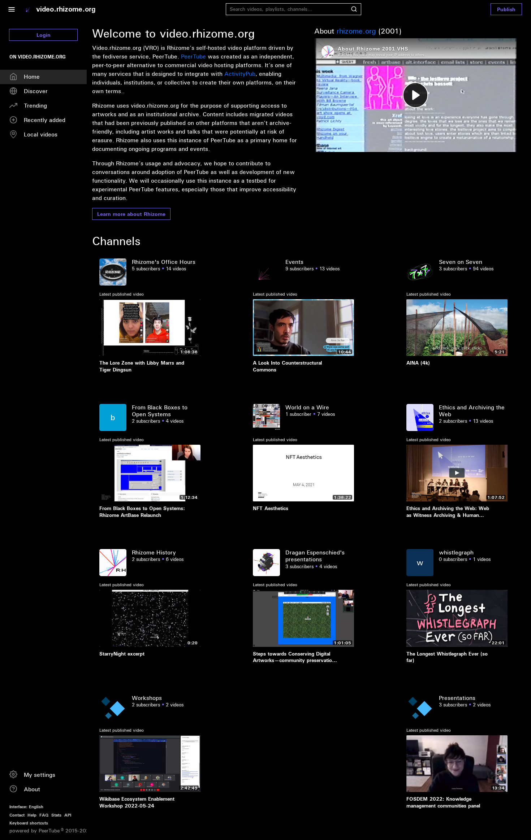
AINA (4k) (418, 363)
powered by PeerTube (34, 831)
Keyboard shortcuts (28, 823)
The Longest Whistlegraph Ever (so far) (447, 657)
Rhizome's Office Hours (163, 261)
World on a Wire (307, 407)
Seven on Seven (460, 261)
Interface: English (26, 806)
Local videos (40, 134)
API (67, 815)
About (32, 789)
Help (31, 815)
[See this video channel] (112, 271)
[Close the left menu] (11, 9)
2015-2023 (76, 831)
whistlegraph (456, 552)
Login (43, 34)
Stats (56, 815)
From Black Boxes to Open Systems (159, 411)
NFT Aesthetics (270, 508)
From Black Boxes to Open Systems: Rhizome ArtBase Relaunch (142, 511)
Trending (35, 105)
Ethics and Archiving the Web (472, 411)
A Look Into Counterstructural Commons (287, 366)
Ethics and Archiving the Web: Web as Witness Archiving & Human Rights (447, 511)
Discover (36, 91)
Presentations (457, 697)
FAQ (43, 815)
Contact (17, 815)
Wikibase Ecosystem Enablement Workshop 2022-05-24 (136, 802)
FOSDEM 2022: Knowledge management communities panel (443, 802)
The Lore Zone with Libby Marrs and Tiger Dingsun (141, 366)
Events (294, 261)
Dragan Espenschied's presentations (315, 556)
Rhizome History (154, 552)
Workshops (147, 697)
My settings (39, 774)
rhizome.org (356, 30)
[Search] (354, 9)
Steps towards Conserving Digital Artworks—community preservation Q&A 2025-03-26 (294, 657)
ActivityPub (239, 73)
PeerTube (193, 56)
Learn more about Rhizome (131, 213)
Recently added (44, 119)
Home (32, 76)
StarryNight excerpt (121, 653)
